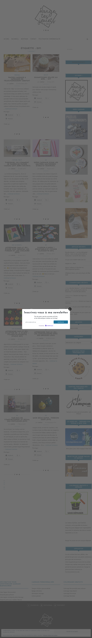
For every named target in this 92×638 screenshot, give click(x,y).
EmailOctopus (50, 325)
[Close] (69, 309)
